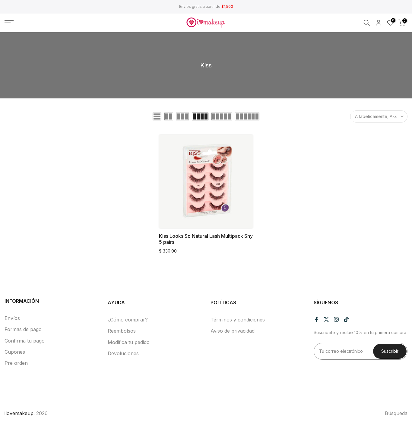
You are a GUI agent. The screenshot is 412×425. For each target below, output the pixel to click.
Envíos (12, 318)
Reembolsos (122, 331)
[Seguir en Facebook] (316, 319)
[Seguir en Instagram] (336, 319)
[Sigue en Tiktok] (346, 319)
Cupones (15, 352)
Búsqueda (396, 413)
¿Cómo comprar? (128, 320)
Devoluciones (123, 353)
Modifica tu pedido (129, 342)
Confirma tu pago (25, 341)
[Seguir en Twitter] (326, 319)
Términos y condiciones (238, 320)
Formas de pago (23, 329)
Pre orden (16, 363)
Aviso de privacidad (233, 331)
